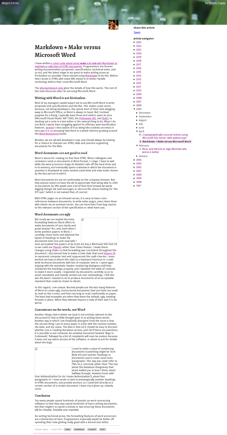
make (67, 429)
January (143, 156)
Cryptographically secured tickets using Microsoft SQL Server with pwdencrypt (163, 136)
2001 (138, 170)
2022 (138, 49)
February (144, 145)
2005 (138, 109)
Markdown (91, 75)
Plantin (57, 247)
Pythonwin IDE (87, 118)
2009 (139, 94)
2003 (138, 163)
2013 (138, 79)
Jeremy (50, 127)
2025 (138, 42)
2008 (139, 97)
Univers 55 (109, 253)
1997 (138, 185)
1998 (138, 182)
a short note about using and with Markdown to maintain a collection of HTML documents (76, 65)
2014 (138, 75)
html (102, 429)
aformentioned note (51, 88)
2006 (139, 105)
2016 (138, 68)
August (143, 120)
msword (92, 429)
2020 (138, 53)
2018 (138, 60)
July (141, 123)
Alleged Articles (10, 3)
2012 (138, 83)
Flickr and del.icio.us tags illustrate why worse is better (163, 151)
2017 (138, 64)
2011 (138, 86)
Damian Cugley (41, 429)
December (145, 112)
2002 (138, 167)
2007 (138, 101)
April (141, 131)
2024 (138, 46)
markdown (79, 429)
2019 (138, 57)
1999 (138, 178)
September (145, 116)
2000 (139, 174)
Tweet (137, 32)
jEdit (104, 118)
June (141, 127)
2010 (138, 90)
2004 (139, 159)
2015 (138, 72)
